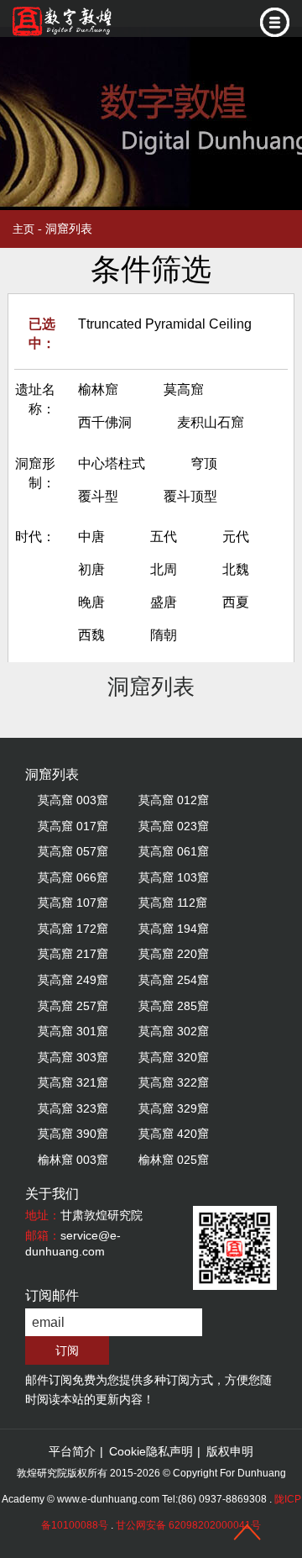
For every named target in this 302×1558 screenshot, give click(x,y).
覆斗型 (98, 496)
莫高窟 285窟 (173, 1006)
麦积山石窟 (210, 422)
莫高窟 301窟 (73, 1031)
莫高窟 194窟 (173, 928)
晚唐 (91, 602)
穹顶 (203, 463)
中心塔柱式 (111, 463)
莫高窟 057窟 (73, 851)
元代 (235, 536)
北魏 (235, 569)
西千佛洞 (105, 422)
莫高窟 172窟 (73, 928)
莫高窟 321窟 (73, 1082)
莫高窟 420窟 (173, 1133)
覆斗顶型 (190, 496)
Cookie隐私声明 (151, 1451)
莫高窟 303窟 (73, 1057)
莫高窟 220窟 (173, 954)
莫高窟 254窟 (173, 980)
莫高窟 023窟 (173, 826)
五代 (163, 536)
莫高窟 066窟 (73, 877)
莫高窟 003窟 (73, 800)
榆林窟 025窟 (173, 1159)
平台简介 (72, 1451)
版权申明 (229, 1451)
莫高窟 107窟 (73, 902)
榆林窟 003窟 (73, 1159)
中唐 (91, 536)
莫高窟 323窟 (73, 1108)
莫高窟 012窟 (173, 800)
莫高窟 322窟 (173, 1082)
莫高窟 (184, 389)
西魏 (91, 635)
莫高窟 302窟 (173, 1031)
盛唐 (163, 602)
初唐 (91, 569)
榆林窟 (98, 389)
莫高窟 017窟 (73, 826)
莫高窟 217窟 (73, 954)
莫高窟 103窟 (173, 877)
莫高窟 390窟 (73, 1133)
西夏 (235, 602)
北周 (163, 569)
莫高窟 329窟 (173, 1108)
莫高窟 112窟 (172, 902)
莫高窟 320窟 (173, 1057)
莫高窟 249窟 (73, 980)
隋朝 (163, 635)
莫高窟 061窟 (173, 851)
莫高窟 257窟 (73, 1006)
